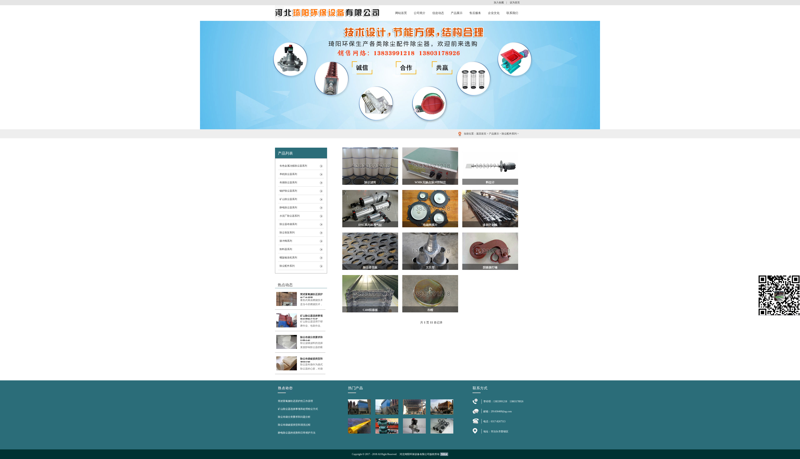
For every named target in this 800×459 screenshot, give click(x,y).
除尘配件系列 (509, 133)
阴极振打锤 (490, 267)
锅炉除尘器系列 (288, 190)
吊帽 (430, 310)
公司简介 (419, 13)
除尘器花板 (370, 267)
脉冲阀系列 (286, 240)
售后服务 (475, 13)
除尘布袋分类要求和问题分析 (311, 338)
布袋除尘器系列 (288, 182)
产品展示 (456, 13)
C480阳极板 (370, 310)
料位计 (490, 182)
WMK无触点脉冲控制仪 (430, 182)
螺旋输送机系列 (288, 257)
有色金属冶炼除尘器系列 (293, 165)
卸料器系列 (286, 249)
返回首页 (481, 133)
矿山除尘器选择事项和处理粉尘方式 (311, 316)
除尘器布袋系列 (288, 224)
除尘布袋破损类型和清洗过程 (311, 359)
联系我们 (512, 13)
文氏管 (430, 267)
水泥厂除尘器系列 (290, 215)
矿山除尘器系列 (288, 199)
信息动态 (438, 13)
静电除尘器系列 (288, 207)
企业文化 (494, 13)
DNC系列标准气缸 (370, 224)
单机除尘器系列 (288, 174)
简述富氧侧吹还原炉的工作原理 (311, 295)
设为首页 (515, 2)
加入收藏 (499, 2)
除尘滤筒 (370, 182)
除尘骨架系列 (287, 232)
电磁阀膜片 (430, 224)
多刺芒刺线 (490, 224)
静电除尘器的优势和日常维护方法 (296, 432)
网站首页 (401, 13)
